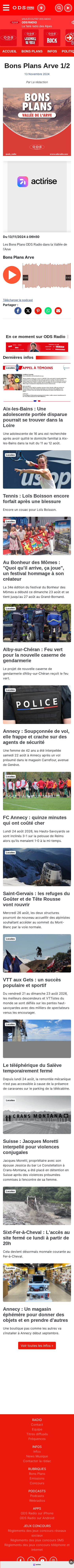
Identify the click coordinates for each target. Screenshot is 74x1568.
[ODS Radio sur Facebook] (20, 1560)
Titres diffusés (37, 1434)
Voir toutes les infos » (37, 1346)
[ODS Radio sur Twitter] (31, 1560)
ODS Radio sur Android (37, 1518)
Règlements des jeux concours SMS (37, 1540)
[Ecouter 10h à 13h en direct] (37, 347)
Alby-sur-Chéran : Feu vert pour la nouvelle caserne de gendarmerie (34, 655)
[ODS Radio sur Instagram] (53, 1560)
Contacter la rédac (37, 1461)
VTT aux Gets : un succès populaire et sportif (32, 982)
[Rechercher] (59, 8)
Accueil (9, 51)
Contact (37, 1424)
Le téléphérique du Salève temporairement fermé (32, 1068)
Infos (52, 51)
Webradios (37, 1500)
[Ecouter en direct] (68, 8)
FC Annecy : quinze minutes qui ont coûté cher (35, 820)
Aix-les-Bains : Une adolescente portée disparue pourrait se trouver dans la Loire (35, 417)
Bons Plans (32, 51)
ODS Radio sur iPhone (37, 1513)
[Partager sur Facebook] (17, 313)
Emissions (37, 1478)
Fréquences (37, 1439)
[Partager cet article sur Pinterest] (37, 313)
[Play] (5, 35)
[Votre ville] (41, 8)
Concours (37, 1483)
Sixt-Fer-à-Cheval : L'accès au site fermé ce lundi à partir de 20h (36, 1238)
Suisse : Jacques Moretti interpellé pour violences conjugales (31, 1147)
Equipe (37, 1429)
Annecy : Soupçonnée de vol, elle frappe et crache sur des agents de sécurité (36, 736)
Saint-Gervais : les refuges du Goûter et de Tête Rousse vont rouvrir (36, 899)
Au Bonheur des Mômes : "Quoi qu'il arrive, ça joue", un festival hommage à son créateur (33, 571)
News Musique (37, 1456)
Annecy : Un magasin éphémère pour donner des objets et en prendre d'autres (35, 1314)
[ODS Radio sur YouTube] (42, 1560)
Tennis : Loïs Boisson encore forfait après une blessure (36, 498)
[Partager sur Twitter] (27, 313)
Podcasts (37, 1496)
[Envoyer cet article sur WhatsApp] (47, 313)
